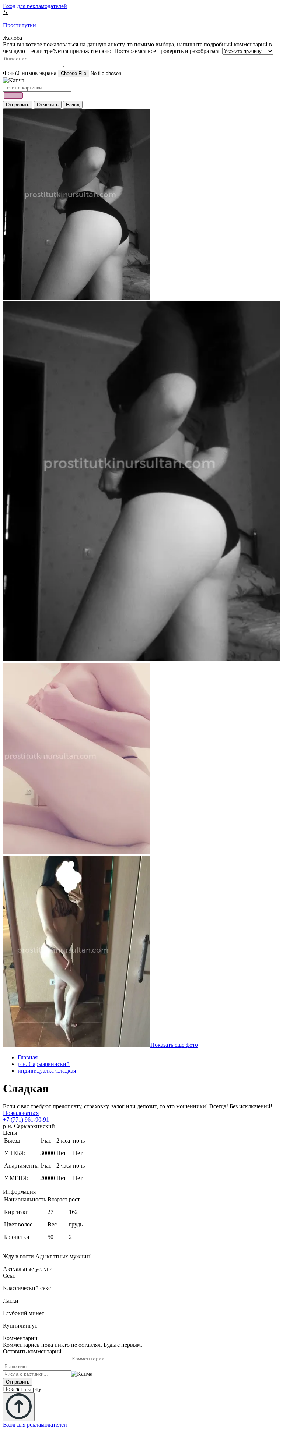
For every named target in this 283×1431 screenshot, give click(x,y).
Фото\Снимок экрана (29, 73)
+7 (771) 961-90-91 (26, 1119)
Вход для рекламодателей (35, 6)
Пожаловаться (21, 1113)
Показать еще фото (174, 1045)
